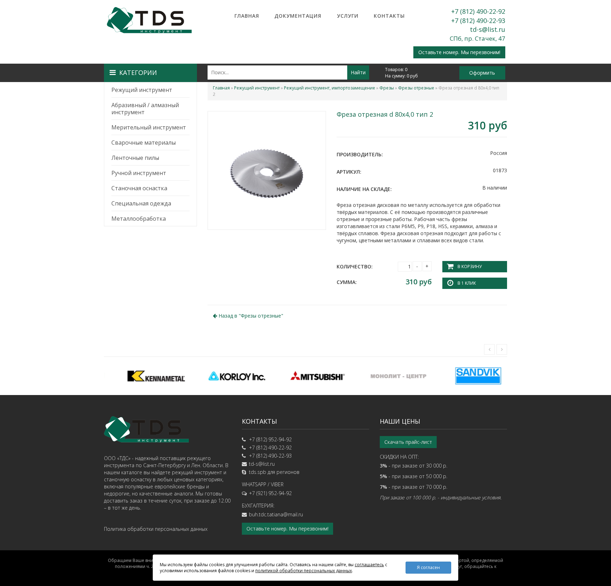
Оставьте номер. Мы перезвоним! (459, 52)
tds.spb (257, 472)
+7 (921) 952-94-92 (270, 493)
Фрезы (386, 88)
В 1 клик (467, 283)
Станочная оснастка (139, 188)
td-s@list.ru (487, 29)
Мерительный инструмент (148, 127)
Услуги (348, 15)
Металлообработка (138, 218)
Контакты (389, 15)
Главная (246, 15)
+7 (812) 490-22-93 (478, 20)
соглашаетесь (369, 565)
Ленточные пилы (135, 158)
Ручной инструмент (138, 173)
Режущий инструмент (141, 90)
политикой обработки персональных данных (303, 571)
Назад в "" (250, 315)
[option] (144, 375)
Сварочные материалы (143, 142)
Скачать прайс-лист (408, 442)
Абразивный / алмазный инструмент (145, 108)
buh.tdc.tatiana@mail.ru (276, 514)
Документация (297, 15)
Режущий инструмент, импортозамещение (329, 88)
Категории (138, 72)
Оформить (482, 72)
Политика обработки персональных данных (156, 529)
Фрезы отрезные (416, 88)
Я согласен (428, 567)
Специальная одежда (141, 203)
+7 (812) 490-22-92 (478, 11)
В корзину (470, 266)
